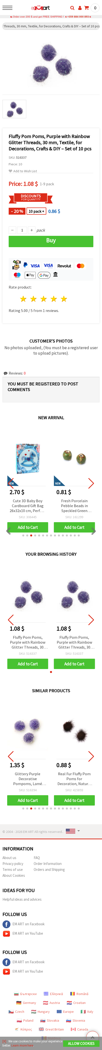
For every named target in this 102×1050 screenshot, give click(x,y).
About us (9, 857)
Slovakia (53, 1020)
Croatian (79, 1002)
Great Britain (54, 1029)
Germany (29, 1002)
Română (82, 994)
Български (28, 994)
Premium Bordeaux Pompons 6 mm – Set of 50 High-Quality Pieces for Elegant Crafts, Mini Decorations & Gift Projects (74, 506)
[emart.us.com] (32, 8)
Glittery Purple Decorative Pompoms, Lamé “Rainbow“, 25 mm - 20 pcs (28, 779)
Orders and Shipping (49, 869)
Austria (55, 1002)
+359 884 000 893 (78, 16)
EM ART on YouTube (27, 933)
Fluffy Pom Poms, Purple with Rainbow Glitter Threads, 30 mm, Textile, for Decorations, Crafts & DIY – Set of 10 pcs (28, 642)
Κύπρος (26, 1029)
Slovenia (79, 1020)
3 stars (44, 299)
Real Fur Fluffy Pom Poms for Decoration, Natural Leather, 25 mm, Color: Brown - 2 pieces (74, 779)
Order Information (48, 863)
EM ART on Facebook (28, 924)
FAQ (37, 857)
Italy (90, 1011)
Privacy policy (12, 863)
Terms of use (12, 869)
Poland (28, 1020)
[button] (23, 535)
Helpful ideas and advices (22, 899)
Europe (68, 1011)
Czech (19, 1011)
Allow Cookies (81, 1043)
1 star (24, 299)
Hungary (44, 1011)
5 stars (64, 299)
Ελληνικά (56, 994)
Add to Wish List (25, 171)
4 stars (54, 299)
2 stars (34, 299)
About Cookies (13, 875)
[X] (4, 1041)
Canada (82, 1029)
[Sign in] (80, 8)
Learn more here (22, 1045)
